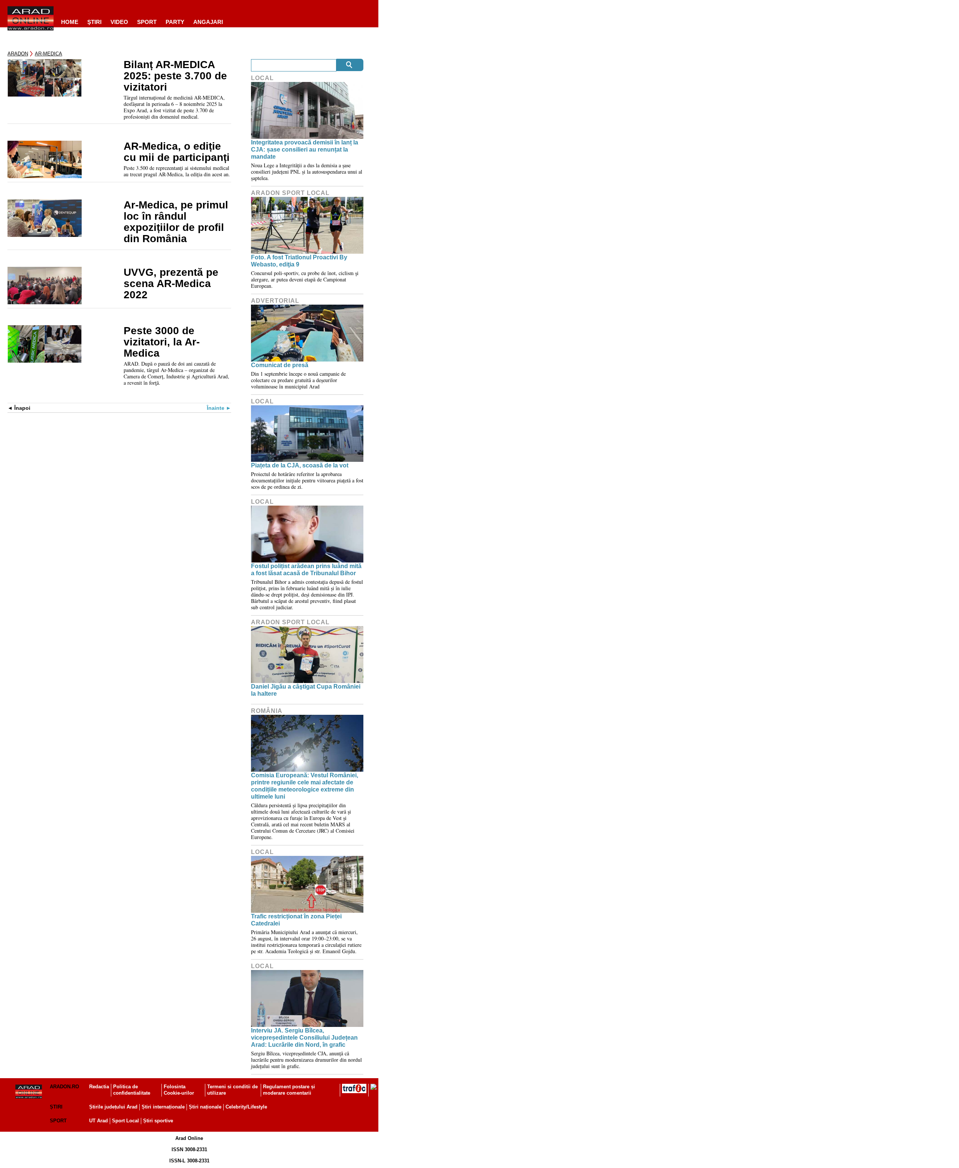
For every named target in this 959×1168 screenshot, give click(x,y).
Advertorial (275, 301)
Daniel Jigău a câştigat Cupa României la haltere (305, 690)
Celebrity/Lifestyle (246, 1107)
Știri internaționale (163, 1107)
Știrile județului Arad (113, 1107)
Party (175, 22)
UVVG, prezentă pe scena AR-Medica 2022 (171, 284)
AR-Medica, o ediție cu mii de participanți (177, 152)
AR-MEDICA (48, 54)
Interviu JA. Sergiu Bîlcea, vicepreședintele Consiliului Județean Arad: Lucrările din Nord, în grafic (304, 1037)
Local (262, 78)
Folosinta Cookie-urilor (179, 1090)
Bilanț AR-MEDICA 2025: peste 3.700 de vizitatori (175, 76)
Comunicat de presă (279, 365)
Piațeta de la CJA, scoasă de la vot (299, 465)
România (266, 711)
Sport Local (125, 1120)
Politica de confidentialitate (131, 1090)
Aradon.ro (64, 1086)
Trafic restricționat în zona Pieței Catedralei (296, 920)
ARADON (17, 54)
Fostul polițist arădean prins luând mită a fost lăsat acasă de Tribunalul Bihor (306, 569)
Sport (147, 22)
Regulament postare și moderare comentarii (289, 1090)
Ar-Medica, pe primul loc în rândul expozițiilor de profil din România (176, 221)
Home (69, 22)
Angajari (208, 22)
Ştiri (94, 22)
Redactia (99, 1086)
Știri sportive (158, 1120)
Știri (56, 1107)
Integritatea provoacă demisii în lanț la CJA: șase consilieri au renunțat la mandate (304, 149)
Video (119, 22)
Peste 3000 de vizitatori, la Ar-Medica (162, 342)
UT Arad (98, 1120)
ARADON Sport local (290, 193)
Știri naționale (205, 1107)
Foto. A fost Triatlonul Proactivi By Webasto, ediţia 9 (299, 261)
